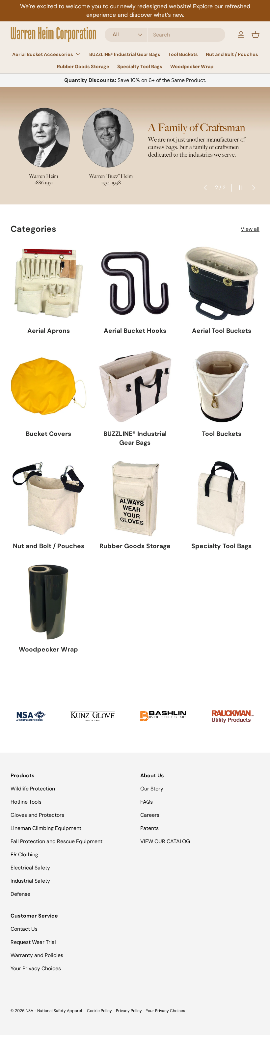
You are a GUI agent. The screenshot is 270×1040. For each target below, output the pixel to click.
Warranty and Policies (37, 955)
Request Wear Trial (33, 942)
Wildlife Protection (33, 788)
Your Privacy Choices (36, 968)
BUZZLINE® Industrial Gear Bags (124, 54)
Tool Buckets (183, 54)
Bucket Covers (48, 434)
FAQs (146, 801)
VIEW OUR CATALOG (165, 841)
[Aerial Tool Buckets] (221, 283)
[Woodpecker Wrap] (49, 602)
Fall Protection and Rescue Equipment (56, 841)
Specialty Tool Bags (139, 66)
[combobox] (165, 35)
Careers (149, 815)
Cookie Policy (99, 1010)
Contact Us (24, 928)
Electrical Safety (30, 867)
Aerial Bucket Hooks (135, 331)
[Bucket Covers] (49, 387)
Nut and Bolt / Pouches (232, 54)
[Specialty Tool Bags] (221, 499)
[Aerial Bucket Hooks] (135, 283)
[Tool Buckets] (221, 387)
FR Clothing (24, 854)
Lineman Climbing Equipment (46, 828)
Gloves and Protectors (37, 815)
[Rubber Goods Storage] (135, 499)
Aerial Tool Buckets (221, 331)
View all (250, 229)
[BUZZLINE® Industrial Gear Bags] (135, 387)
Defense (20, 894)
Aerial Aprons (48, 331)
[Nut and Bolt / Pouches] (49, 499)
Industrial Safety (30, 880)
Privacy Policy (129, 1010)
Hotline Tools (26, 801)
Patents (149, 828)
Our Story (151, 788)
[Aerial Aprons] (49, 283)
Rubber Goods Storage (83, 66)
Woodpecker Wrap (191, 66)
